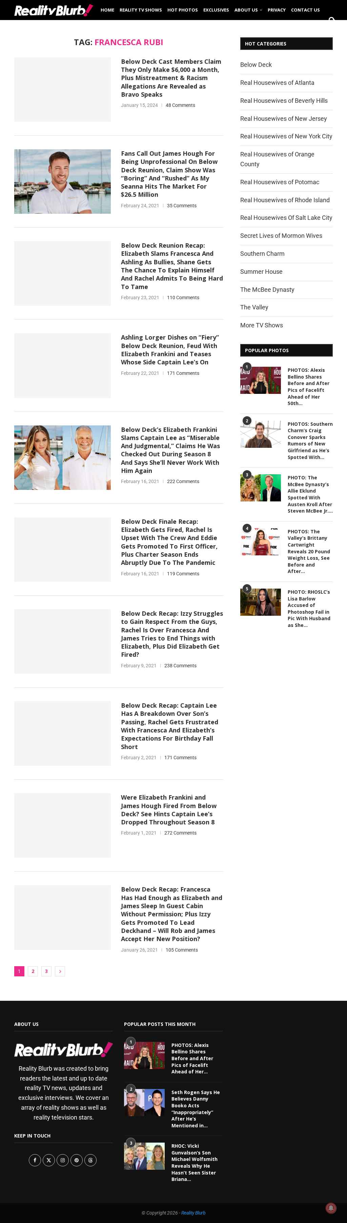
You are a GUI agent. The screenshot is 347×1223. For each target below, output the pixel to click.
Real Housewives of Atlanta (277, 82)
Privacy (277, 10)
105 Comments (182, 950)
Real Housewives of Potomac (279, 182)
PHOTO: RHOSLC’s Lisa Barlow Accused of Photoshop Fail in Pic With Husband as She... (309, 608)
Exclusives (216, 10)
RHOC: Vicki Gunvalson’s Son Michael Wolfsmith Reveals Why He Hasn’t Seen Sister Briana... (194, 1162)
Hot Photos (182, 10)
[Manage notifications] (331, 1208)
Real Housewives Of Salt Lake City (286, 217)
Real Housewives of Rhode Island (285, 200)
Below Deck (256, 64)
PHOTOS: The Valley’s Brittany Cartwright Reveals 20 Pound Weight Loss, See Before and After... (309, 551)
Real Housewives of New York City (286, 136)
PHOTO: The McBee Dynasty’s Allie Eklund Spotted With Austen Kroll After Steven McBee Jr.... (310, 494)
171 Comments (183, 373)
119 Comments (183, 573)
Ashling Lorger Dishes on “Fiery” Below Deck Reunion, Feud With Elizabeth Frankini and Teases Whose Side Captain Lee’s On (170, 349)
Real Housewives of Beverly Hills (284, 100)
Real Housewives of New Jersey (283, 118)
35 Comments (182, 205)
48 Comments (180, 105)
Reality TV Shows (141, 10)
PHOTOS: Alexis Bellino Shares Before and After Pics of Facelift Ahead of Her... (192, 1058)
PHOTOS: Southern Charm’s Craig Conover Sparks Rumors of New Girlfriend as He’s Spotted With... (310, 440)
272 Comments (180, 833)
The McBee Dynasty (267, 289)
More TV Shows (261, 325)
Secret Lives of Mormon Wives (281, 235)
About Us (246, 10)
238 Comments (180, 665)
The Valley (254, 307)
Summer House (261, 271)
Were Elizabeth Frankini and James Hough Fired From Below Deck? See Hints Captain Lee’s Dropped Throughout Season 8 (169, 809)
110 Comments (183, 297)
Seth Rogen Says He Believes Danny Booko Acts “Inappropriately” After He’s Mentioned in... (195, 1109)
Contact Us (305, 10)
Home (107, 10)
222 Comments (183, 481)
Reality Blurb (193, 1213)
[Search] (329, 31)
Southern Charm (262, 253)
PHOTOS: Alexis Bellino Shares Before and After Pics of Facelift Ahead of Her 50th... (308, 386)
